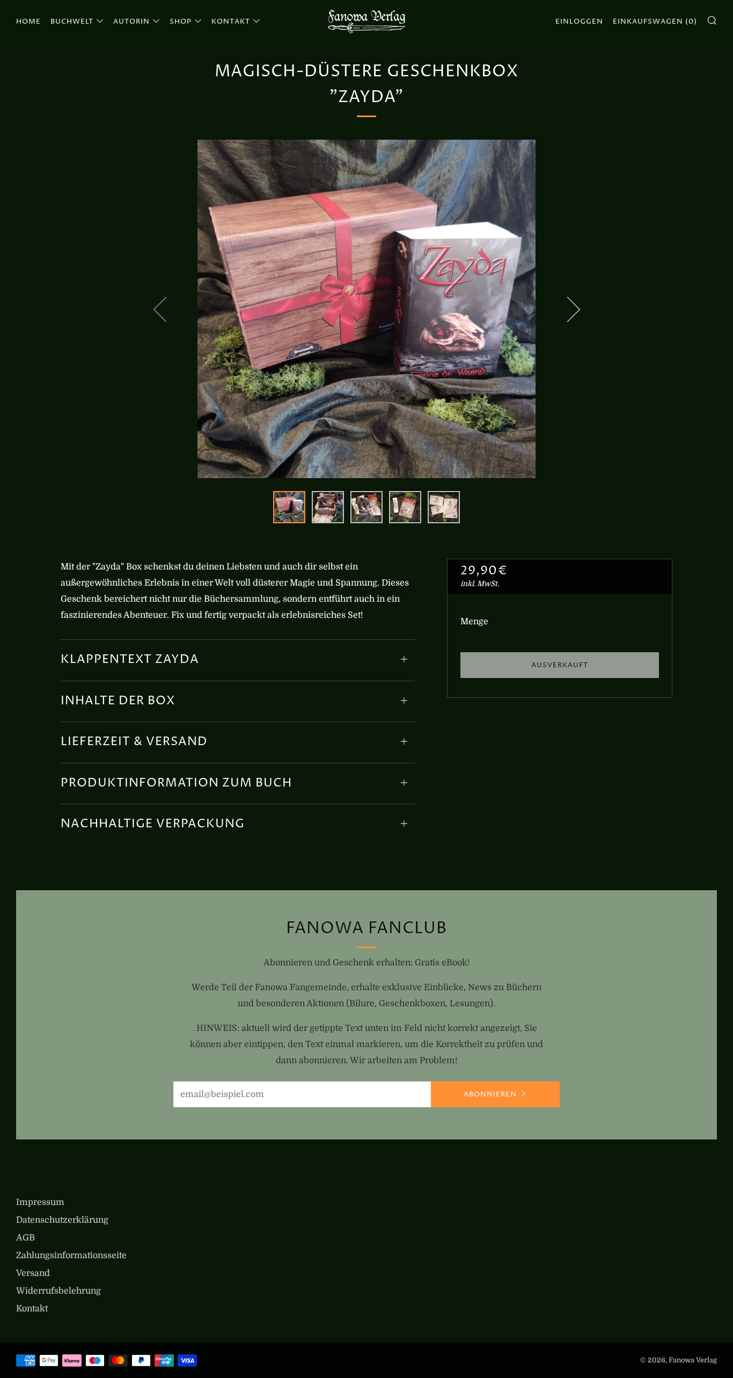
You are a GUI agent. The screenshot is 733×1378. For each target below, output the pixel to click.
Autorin (131, 21)
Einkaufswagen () (655, 21)
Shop (181, 21)
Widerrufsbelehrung (58, 1291)
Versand (33, 1273)
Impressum (40, 1202)
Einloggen (579, 21)
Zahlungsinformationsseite (71, 1255)
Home (28, 21)
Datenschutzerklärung (62, 1220)
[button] (289, 507)
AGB (25, 1238)
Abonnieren (490, 1094)
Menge (474, 621)
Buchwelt (71, 21)
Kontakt (230, 21)
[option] (366, 309)
